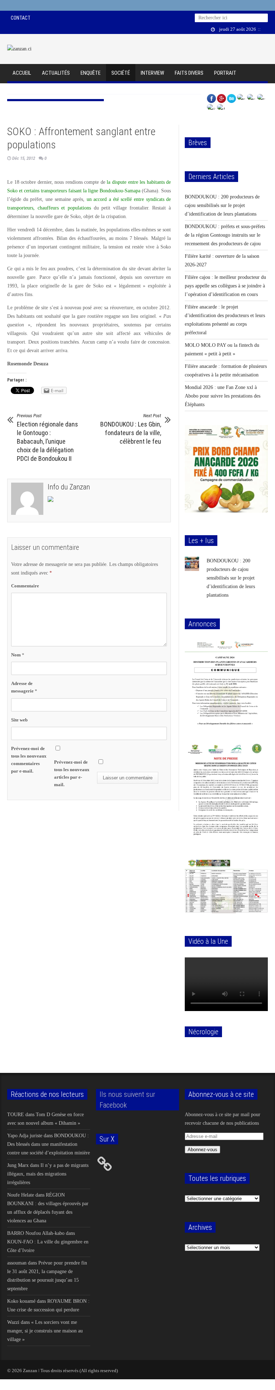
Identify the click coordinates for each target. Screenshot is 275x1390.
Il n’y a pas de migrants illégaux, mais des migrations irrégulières (47, 1174)
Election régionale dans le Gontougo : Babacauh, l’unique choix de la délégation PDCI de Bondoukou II (47, 437)
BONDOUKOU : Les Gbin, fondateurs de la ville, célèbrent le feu (130, 429)
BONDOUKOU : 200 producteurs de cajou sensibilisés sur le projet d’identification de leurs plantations (222, 205)
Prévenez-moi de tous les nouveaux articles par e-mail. (72, 773)
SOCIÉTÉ (120, 73)
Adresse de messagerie (24, 687)
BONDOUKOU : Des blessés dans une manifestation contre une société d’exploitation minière (48, 1144)
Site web (19, 720)
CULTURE (22, 91)
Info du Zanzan (69, 487)
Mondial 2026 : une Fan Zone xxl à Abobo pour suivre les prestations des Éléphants (222, 396)
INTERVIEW (152, 73)
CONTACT (20, 18)
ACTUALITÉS (56, 73)
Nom (17, 654)
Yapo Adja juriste (24, 1135)
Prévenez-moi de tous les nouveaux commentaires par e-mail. (29, 760)
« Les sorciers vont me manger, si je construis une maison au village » (45, 1331)
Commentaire (25, 585)
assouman (16, 1263)
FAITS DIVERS (189, 73)
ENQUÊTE (91, 73)
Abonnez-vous (202, 1149)
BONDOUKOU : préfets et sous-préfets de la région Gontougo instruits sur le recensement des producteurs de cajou (225, 235)
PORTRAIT (225, 73)
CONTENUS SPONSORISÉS (70, 91)
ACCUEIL (22, 73)
